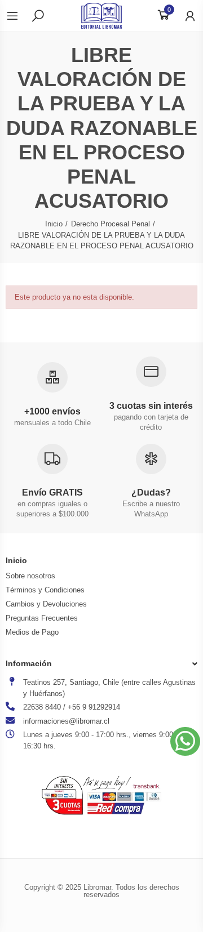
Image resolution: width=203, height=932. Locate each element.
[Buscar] (37, 15)
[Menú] (18, 16)
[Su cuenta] (184, 16)
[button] (185, 741)
